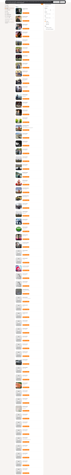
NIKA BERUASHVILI (26, 125)
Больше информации (20, 2)
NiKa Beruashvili (25, 406)
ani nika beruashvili (26, 242)
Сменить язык (7, 17)
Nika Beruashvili (25, 8)
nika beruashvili (25, 24)
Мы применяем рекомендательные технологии (9, 22)
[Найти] (42, 4)
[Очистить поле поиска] (40, 4)
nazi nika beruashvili (26, 266)
